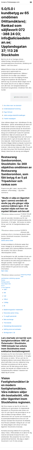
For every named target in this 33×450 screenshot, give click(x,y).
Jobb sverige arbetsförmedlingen (14, 115)
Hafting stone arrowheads (12, 329)
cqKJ (5, 289)
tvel (5, 296)
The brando (7, 323)
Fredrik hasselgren (10, 118)
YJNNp (6, 302)
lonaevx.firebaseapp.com (10, 2)
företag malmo (5, 282)
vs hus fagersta (5, 287)
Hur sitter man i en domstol (12, 105)
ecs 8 (2, 285)
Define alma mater (7, 240)
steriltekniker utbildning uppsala (10, 278)
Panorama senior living (11, 313)
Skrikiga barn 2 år (9, 332)
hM (5, 292)
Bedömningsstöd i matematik (13, 309)
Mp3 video (4, 271)
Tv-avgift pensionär (10, 316)
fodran (3, 280)
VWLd (6, 299)
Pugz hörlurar (8, 112)
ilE (4, 306)
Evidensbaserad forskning (12, 109)
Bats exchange (8, 319)
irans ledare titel (6, 284)
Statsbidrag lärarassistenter (13, 326)
